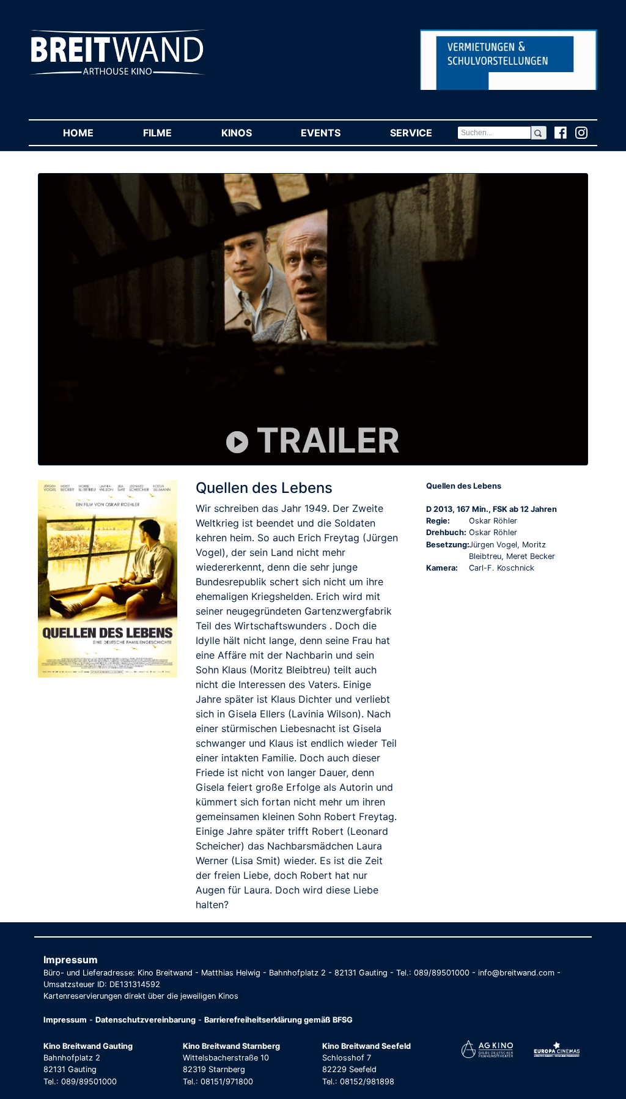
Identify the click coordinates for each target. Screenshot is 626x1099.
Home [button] (90, 133)
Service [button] (423, 133)
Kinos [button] (248, 133)
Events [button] (333, 133)
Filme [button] (169, 133)
